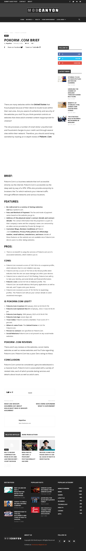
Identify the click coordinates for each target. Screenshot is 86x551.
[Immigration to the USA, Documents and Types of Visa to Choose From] (8, 514)
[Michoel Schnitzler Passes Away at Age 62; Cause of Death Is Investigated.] (47, 445)
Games (60, 495)
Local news (60, 19)
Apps (59, 514)
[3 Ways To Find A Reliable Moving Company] (8, 504)
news (11, 33)
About (30, 1)
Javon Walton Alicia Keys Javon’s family (48, 500)
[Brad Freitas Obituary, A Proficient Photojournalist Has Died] (29, 445)
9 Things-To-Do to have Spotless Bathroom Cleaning (74, 80)
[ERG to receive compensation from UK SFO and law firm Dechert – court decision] (12, 445)
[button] (79, 19)
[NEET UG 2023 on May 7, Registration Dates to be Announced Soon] (8, 490)
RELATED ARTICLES (12, 435)
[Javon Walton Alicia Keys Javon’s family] (35, 500)
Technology (62, 504)
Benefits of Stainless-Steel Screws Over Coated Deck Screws (74, 106)
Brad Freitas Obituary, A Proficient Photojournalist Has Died (28, 456)
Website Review (63, 488)
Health (37, 19)
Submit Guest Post (10, 1)
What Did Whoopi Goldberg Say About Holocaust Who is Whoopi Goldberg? (15, 407)
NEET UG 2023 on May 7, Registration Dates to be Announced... (20, 491)
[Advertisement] (43, 27)
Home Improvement (48, 19)
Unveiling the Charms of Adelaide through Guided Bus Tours (74, 93)
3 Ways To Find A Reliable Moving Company (20, 503)
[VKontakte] (76, 1)
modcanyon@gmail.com (39, 545)
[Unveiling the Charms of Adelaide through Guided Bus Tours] (62, 92)
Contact (22, 1)
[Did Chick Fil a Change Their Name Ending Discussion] (35, 510)
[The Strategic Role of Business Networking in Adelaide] (62, 119)
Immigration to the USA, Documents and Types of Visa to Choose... (20, 515)
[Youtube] (80, 1)
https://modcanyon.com (25, 423)
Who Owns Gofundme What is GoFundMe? (45, 405)
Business (29, 19)
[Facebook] (69, 1)
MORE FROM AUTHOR (30, 435)
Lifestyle (61, 498)
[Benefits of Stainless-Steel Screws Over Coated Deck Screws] (62, 105)
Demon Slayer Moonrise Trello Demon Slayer (47, 490)
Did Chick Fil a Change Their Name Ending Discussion (46, 511)
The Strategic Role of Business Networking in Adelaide (74, 119)
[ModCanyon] (43, 10)
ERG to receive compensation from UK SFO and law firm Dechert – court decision (11, 456)
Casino (60, 511)
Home (22, 19)
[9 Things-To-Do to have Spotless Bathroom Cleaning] (62, 79)
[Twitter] (73, 1)
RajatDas (9, 43)
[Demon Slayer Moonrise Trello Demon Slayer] (35, 490)
